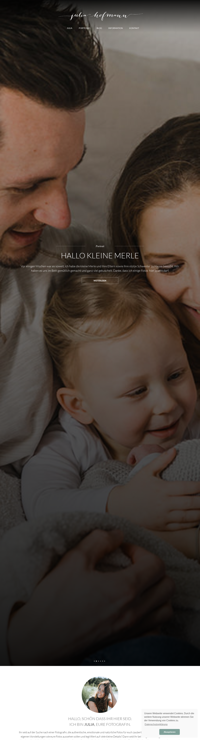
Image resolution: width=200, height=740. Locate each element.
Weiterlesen (100, 280)
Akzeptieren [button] (170, 732)
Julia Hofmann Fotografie (100, 15)
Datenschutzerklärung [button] (156, 724)
